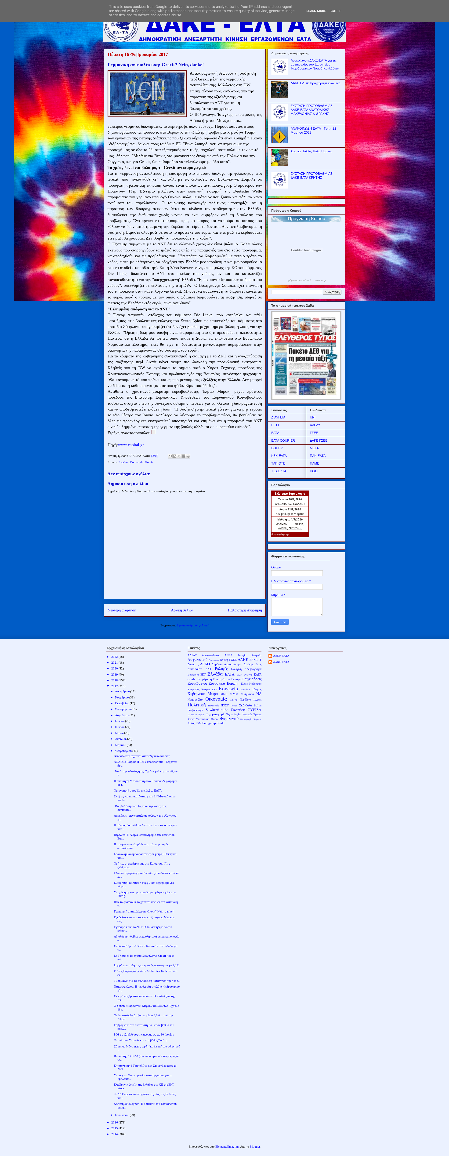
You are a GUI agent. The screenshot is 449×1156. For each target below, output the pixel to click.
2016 (115, 1122)
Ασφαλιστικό (197, 660)
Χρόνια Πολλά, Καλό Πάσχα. (311, 151)
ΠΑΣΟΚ (257, 699)
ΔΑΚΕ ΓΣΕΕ (318, 440)
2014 (115, 1134)
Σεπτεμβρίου (123, 709)
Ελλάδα (215, 673)
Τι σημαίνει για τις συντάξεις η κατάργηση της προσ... (147, 980)
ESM (199, 723)
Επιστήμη (236, 679)
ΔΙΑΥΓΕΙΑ (278, 417)
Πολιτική (197, 704)
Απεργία (256, 655)
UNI (312, 417)
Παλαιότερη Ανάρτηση (245, 610)
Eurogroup (209, 723)
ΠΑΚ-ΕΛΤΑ (318, 456)
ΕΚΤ (203, 674)
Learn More (316, 11)
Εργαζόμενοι (197, 683)
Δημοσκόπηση (233, 664)
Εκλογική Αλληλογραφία (246, 669)
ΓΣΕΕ (314, 433)
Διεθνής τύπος (253, 664)
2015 (115, 1128)
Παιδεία (233, 699)
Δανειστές (193, 664)
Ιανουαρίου (122, 1115)
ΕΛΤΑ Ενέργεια (244, 674)
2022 (115, 656)
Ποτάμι (234, 705)
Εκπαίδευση (193, 674)
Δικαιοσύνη (195, 669)
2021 (115, 662)
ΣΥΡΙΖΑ (254, 710)
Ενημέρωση (204, 679)
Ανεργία (241, 655)
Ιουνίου (120, 727)
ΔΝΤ (208, 669)
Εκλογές (221, 669)
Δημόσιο (217, 664)
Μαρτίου (121, 745)
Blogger (255, 1146)
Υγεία (191, 719)
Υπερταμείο (202, 719)
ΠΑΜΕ (314, 463)
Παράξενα (245, 699)
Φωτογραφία (246, 719)
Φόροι (215, 719)
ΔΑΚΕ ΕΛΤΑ (281, 656)
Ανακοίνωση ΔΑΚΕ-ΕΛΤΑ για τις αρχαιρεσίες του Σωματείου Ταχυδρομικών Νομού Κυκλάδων (315, 64)
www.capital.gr (131, 444)
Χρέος (191, 723)
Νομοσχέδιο (195, 699)
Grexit (149, 462)
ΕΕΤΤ (275, 425)
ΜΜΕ (224, 694)
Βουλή (224, 660)
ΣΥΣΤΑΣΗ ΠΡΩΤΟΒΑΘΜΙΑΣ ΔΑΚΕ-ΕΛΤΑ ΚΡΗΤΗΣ (312, 175)
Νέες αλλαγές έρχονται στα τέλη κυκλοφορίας (142, 756)
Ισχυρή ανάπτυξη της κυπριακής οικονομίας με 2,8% (146, 965)
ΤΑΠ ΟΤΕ (278, 463)
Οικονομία (137, 462)
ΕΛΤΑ (275, 433)
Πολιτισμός (213, 705)
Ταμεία (201, 714)
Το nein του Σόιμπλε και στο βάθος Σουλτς (140, 1040)
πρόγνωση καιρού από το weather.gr (306, 280)
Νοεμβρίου (122, 697)
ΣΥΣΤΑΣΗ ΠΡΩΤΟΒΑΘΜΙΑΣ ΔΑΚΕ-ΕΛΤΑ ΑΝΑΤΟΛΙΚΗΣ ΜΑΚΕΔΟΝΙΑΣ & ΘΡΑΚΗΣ (312, 110)
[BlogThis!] (174, 456)
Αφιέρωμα (214, 660)
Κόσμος (256, 689)
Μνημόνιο (247, 694)
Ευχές (244, 683)
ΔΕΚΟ (205, 664)
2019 (115, 674)
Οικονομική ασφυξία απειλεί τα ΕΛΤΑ (138, 790)
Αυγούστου (122, 715)
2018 (115, 680)
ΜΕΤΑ (314, 448)
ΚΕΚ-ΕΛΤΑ (279, 456)
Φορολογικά (229, 719)
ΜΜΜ (234, 694)
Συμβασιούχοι (195, 710)
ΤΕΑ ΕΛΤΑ (278, 471)
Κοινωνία (228, 688)
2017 (115, 686)
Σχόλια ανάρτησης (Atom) (193, 625)
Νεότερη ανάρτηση (122, 610)
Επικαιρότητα (221, 679)
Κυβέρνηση (196, 694)
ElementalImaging (227, 1146)
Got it (335, 11)
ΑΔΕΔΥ (315, 425)
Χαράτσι (257, 719)
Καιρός (205, 689)
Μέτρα (213, 694)
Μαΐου (119, 733)
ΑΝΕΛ (228, 655)
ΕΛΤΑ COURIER (283, 440)
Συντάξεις (238, 710)
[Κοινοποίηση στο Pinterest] (188, 456)
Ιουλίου (120, 721)
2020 (115, 668)
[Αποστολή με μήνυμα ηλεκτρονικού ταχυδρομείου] (170, 456)
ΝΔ (258, 694)
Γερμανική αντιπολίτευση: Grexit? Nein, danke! (144, 911)
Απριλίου (121, 739)
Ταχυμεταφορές (215, 714)
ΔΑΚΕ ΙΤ (255, 660)
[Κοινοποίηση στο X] (179, 456)
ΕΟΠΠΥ (277, 448)
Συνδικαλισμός (217, 710)
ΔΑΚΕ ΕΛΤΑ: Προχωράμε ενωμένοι (316, 83)
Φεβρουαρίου (123, 750)
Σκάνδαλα (245, 705)
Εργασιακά (217, 683)
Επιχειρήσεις (251, 679)
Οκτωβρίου (122, 703)
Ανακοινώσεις (210, 655)
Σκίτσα (257, 705)
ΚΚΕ (214, 689)
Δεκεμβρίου (122, 691)
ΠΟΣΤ (314, 471)
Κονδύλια (245, 689)
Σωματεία (192, 714)
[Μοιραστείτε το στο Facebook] (183, 456)
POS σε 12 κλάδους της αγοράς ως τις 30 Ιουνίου (144, 1034)
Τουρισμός (247, 714)
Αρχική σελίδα (182, 610)
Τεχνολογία (233, 714)
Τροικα (257, 714)
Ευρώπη (124, 462)
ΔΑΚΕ (243, 660)
